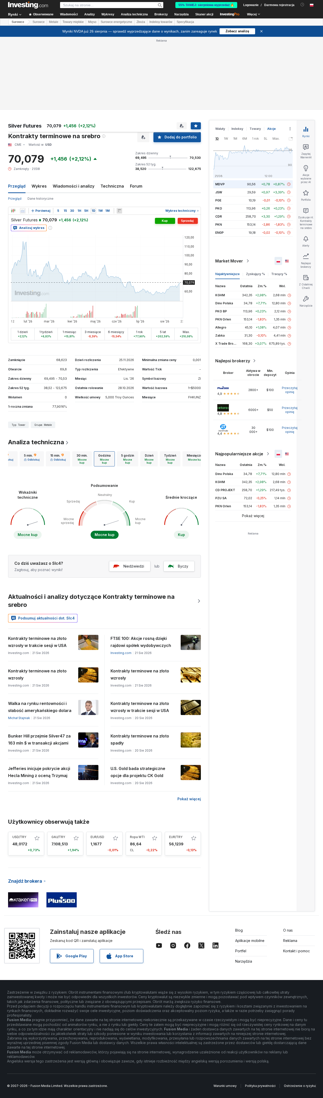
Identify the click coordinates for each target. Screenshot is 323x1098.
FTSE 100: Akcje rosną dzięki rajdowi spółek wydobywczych (141, 642)
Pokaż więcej (189, 799)
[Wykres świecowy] (13, 211)
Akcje (271, 129)
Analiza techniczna (36, 442)
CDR (218, 216)
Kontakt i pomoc (296, 951)
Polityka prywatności (260, 1086)
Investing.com (121, 653)
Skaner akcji (204, 14)
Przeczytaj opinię (290, 390)
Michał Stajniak (19, 718)
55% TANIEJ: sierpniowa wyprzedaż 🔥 (206, 5)
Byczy (183, 566)
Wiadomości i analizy (73, 186)
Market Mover (229, 260)
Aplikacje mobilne (249, 940)
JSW (218, 192)
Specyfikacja (185, 22)
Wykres (39, 186)
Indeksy (237, 129)
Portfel (240, 951)
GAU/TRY (58, 837)
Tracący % (279, 274)
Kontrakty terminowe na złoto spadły (140, 739)
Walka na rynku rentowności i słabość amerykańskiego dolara (39, 707)
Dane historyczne (40, 198)
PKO (218, 208)
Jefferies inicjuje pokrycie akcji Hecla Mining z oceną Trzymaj (39, 772)
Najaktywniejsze (227, 274)
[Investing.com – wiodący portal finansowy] (28, 5)
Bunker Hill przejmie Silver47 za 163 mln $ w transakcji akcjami (39, 739)
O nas (288, 930)
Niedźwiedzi (133, 566)
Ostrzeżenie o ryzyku (300, 1086)
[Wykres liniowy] (22, 211)
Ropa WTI (137, 837)
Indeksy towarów (160, 22)
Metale (53, 22)
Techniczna (112, 186)
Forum (136, 186)
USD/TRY (19, 837)
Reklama (290, 940)
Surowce (18, 22)
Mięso (92, 22)
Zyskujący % (255, 274)
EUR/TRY (175, 837)
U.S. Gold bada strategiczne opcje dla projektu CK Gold (138, 772)
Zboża (141, 22)
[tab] (32, 458)
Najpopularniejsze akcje (239, 453)
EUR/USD (97, 837)
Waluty (220, 129)
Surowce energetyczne (116, 22)
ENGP (219, 232)
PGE (218, 200)
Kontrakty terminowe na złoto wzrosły (37, 674)
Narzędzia (243, 961)
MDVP (220, 184)
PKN (218, 224)
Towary (255, 129)
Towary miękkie (73, 22)
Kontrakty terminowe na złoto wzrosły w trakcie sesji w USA (37, 642)
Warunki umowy (225, 1086)
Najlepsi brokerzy (232, 360)
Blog (239, 930)
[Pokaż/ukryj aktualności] (119, 211)
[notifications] (302, 4)
